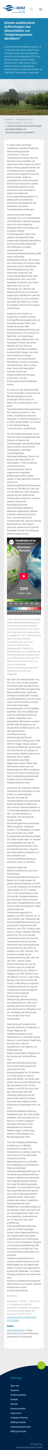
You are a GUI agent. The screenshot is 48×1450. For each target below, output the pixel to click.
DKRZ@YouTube (18, 1431)
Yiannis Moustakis (15, 1330)
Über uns (15, 1385)
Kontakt (14, 1399)
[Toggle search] (31, 11)
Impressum (16, 1413)
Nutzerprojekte (14, 122)
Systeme (15, 1390)
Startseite (8, 119)
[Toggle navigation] (40, 11)
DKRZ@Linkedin (18, 1422)
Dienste (14, 1404)
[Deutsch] (24, 9)
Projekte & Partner (24, 119)
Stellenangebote (18, 1395)
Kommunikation (18, 1408)
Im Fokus (28, 122)
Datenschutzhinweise (21, 1427)
